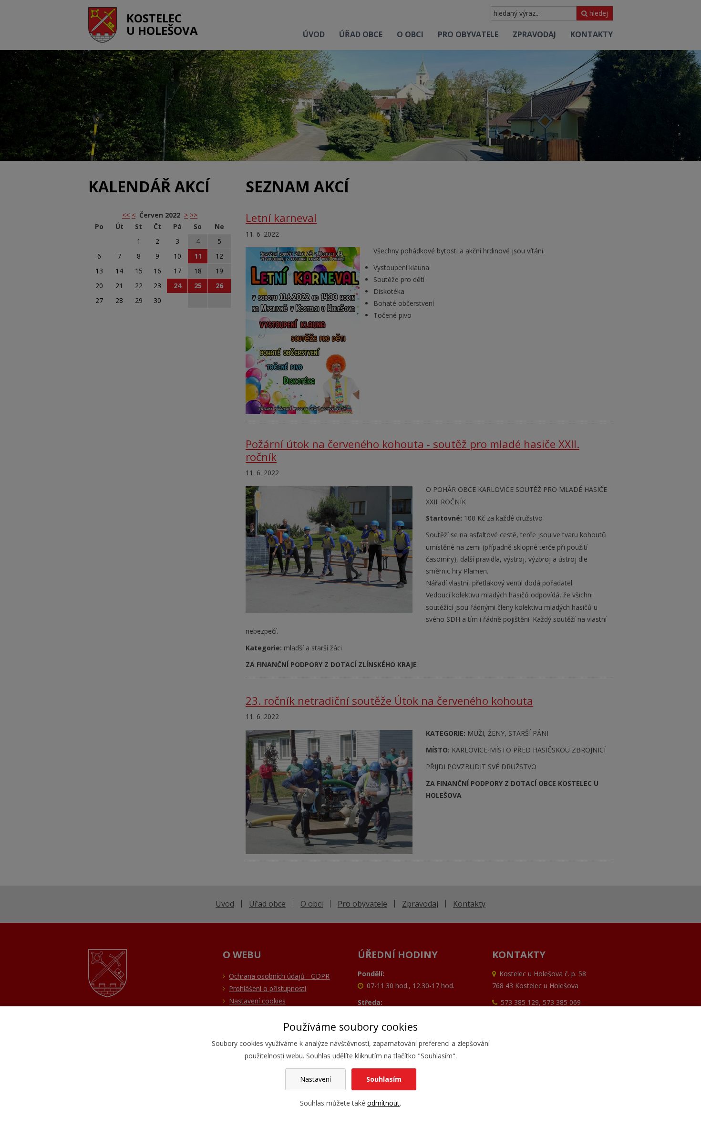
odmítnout (383, 1102)
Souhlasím (384, 1079)
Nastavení (315, 1079)
